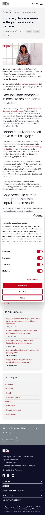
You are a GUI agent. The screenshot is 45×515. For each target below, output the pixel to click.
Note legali (8, 511)
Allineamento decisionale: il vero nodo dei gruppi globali (22, 351)
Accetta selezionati (22, 292)
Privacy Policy (16, 511)
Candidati (10, 389)
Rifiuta (22, 298)
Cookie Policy (26, 511)
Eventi (8, 393)
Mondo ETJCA (8, 495)
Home (4, 11)
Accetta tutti (22, 286)
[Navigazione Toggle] (41, 4)
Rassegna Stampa (13, 410)
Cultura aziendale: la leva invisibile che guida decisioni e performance (21, 332)
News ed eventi (14, 11)
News (29, 31)
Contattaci (9, 440)
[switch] (40, 258)
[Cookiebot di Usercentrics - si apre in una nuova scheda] (33, 215)
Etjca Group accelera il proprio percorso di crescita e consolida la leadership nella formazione (23, 321)
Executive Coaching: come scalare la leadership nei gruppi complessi (20, 342)
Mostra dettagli (32, 279)
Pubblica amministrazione (13, 491)
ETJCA (20, 31)
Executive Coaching (14, 397)
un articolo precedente (29, 84)
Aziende (36, 31)
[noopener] (4, 475)
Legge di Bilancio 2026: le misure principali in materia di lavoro (19, 361)
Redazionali (11, 414)
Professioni (10, 406)
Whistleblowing (35, 511)
